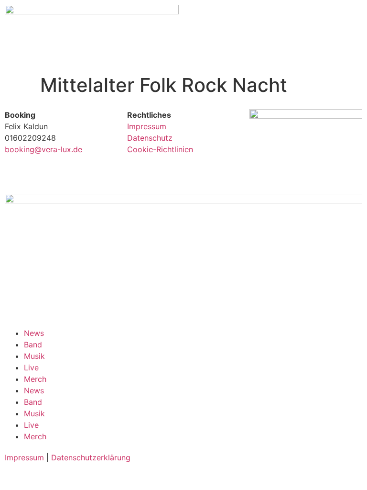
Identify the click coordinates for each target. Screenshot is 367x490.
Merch (35, 379)
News (34, 333)
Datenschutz (150, 138)
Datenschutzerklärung (90, 457)
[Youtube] (261, 169)
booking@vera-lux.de (43, 149)
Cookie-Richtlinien (160, 149)
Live (31, 367)
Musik (34, 356)
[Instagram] (314, 169)
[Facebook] (340, 169)
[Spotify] (288, 169)
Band (33, 344)
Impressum (146, 126)
